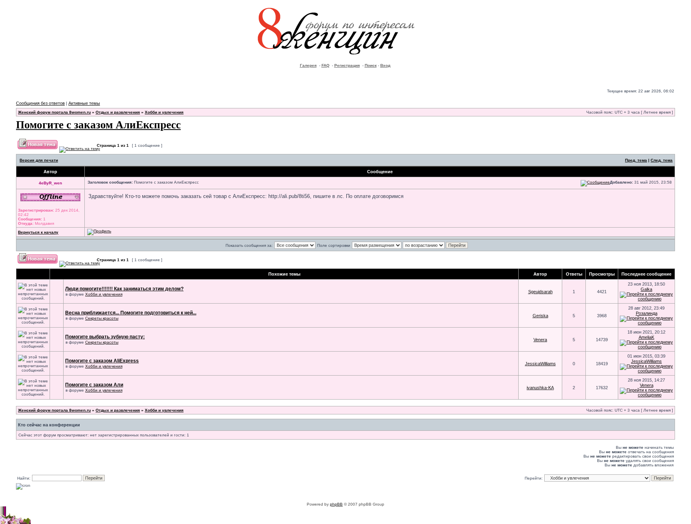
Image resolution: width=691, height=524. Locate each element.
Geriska (540, 315)
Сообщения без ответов (40, 103)
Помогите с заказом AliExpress (102, 361)
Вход (385, 65)
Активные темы (84, 103)
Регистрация (347, 65)
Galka (646, 289)
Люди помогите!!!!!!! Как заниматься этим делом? (124, 289)
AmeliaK (646, 337)
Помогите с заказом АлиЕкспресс (98, 124)
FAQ (326, 65)
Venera (540, 339)
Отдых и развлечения (118, 112)
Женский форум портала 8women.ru (54, 112)
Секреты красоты (101, 318)
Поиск (371, 65)
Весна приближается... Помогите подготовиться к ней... (130, 313)
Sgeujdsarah (540, 291)
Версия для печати (39, 160)
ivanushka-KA (540, 387)
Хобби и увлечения (164, 112)
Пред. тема (636, 160)
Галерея (308, 65)
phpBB (336, 504)
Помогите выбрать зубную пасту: (105, 337)
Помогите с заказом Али (94, 385)
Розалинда (646, 313)
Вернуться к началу (38, 232)
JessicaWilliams (540, 363)
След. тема (662, 160)
